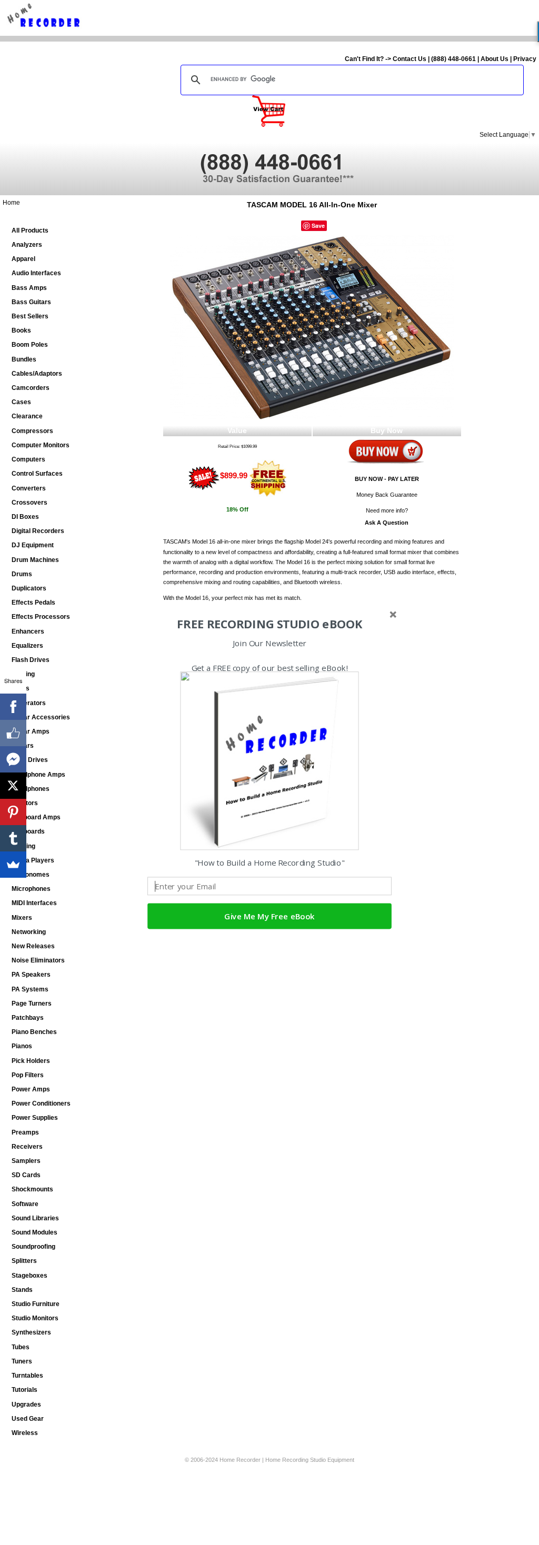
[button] (269, 624)
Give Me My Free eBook (269, 916)
